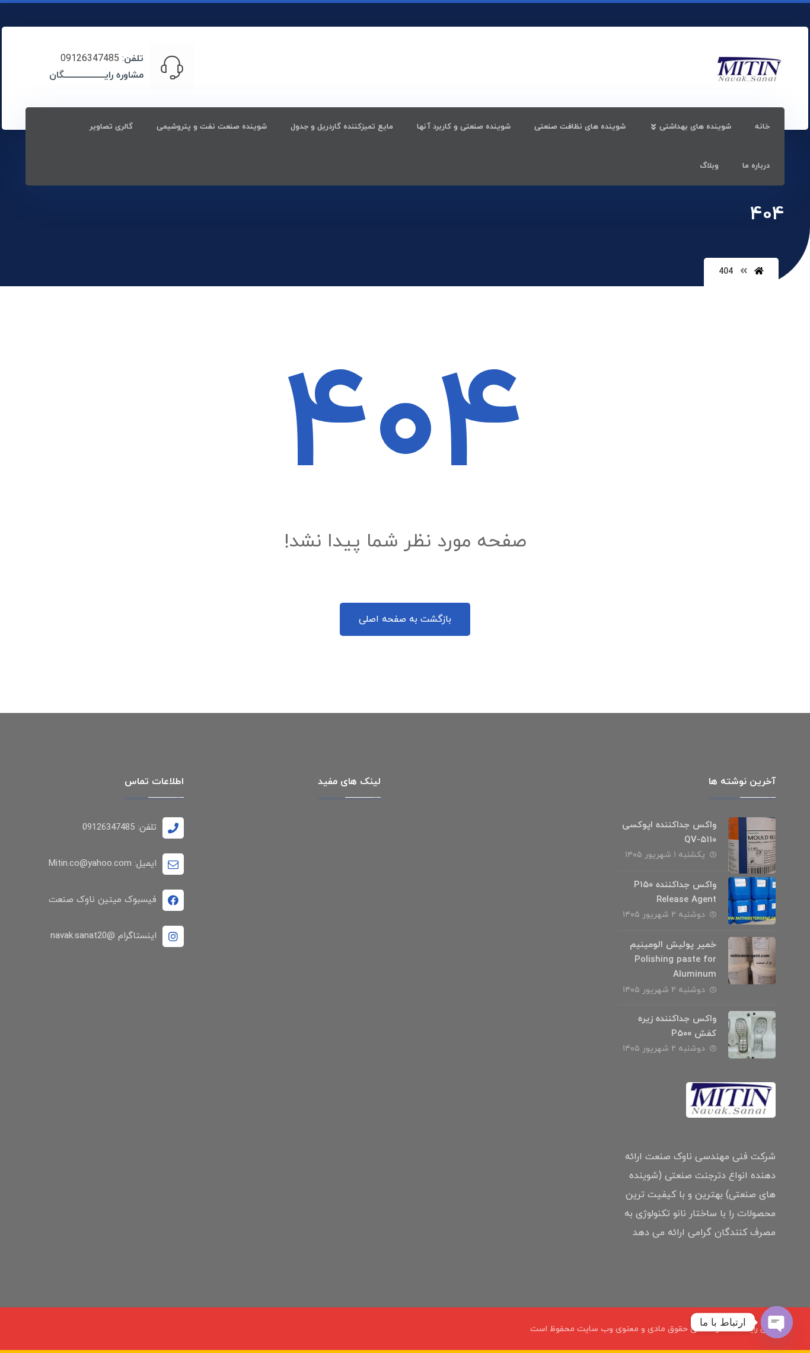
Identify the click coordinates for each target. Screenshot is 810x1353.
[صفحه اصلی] (759, 271)
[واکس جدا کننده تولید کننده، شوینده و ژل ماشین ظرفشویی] (749, 70)
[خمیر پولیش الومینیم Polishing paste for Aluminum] (752, 960)
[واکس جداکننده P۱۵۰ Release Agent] (752, 901)
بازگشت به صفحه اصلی (405, 619)
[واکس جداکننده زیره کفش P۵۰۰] (752, 1034)
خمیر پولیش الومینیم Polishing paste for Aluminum (673, 960)
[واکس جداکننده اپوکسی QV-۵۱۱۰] (752, 841)
